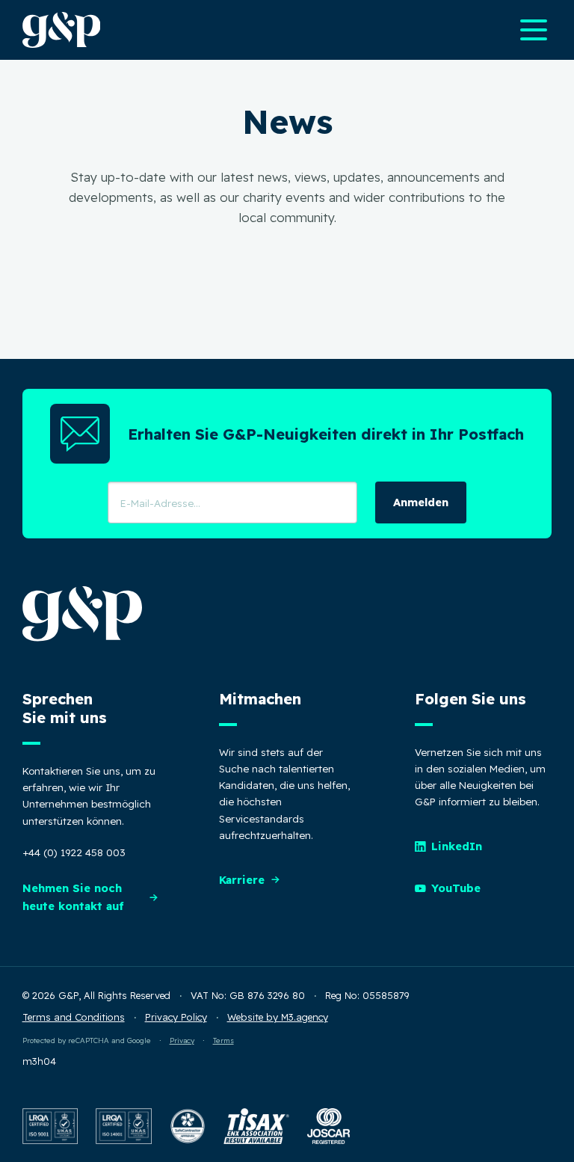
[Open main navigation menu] (534, 30)
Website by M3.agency (277, 1017)
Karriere (242, 880)
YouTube (456, 888)
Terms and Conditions (73, 1017)
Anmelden (420, 502)
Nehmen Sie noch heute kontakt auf (73, 897)
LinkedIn (456, 846)
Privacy (182, 1040)
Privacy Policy (176, 1017)
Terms (223, 1040)
